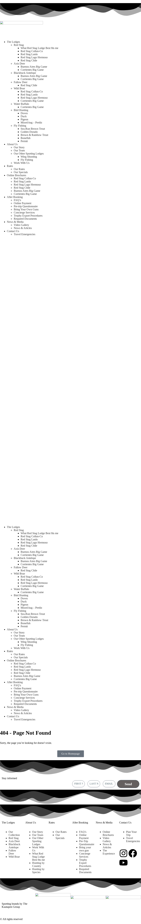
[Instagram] (123, 853)
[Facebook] (132, 853)
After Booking (15, 197)
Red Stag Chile (29, 60)
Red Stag (19, 44)
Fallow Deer (20, 82)
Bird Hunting (21, 110)
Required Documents (25, 218)
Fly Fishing (20, 125)
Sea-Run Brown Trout (33, 128)
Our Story (19, 147)
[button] (70, 381)
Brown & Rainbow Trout (34, 134)
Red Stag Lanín (29, 54)
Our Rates (19, 169)
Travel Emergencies (24, 234)
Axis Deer (19, 63)
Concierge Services (24, 212)
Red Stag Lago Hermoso (34, 57)
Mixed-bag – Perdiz (31, 122)
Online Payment (22, 203)
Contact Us (13, 231)
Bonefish (25, 138)
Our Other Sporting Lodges (29, 153)
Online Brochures (16, 175)
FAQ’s (17, 200)
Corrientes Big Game (32, 69)
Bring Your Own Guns (26, 209)
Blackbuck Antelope (25, 72)
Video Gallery (21, 224)
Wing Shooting (29, 156)
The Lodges (13, 41)
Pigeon (24, 119)
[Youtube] (123, 862)
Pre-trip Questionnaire (26, 206)
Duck (24, 116)
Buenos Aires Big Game (34, 66)
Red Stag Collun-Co (32, 51)
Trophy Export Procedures (28, 215)
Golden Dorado (29, 131)
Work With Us (21, 162)
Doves (24, 113)
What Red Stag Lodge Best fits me (39, 48)
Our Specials (21, 172)
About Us (12, 144)
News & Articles (23, 228)
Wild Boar (19, 88)
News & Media (15, 221)
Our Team (19, 150)
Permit (24, 141)
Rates (10, 165)
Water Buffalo (21, 103)
